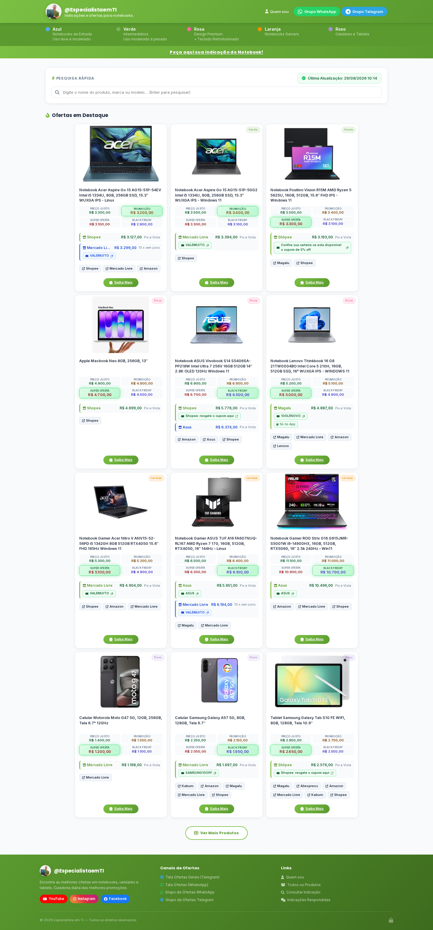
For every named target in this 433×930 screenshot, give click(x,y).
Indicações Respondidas (308, 900)
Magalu (283, 263)
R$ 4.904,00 (131, 585)
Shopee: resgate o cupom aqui (210, 416)
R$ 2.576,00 (322, 765)
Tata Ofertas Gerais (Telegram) (192, 877)
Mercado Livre (99, 247)
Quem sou (279, 11)
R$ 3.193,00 (322, 237)
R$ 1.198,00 (132, 765)
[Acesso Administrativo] (391, 920)
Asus (186, 427)
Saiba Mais (123, 282)
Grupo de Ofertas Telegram (190, 900)
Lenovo (283, 446)
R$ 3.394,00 (226, 237)
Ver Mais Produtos (219, 833)
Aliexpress (309, 786)
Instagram (86, 898)
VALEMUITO (99, 256)
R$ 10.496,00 (321, 585)
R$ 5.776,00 (226, 408)
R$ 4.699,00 (131, 408)
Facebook (118, 898)
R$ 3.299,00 (125, 247)
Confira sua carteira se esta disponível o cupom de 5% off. (311, 247)
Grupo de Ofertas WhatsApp (189, 892)
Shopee (93, 237)
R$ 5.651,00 (226, 585)
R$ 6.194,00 (221, 604)
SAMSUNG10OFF (199, 773)
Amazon (151, 268)
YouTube (56, 898)
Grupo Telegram (367, 11)
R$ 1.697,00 (226, 765)
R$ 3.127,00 (131, 237)
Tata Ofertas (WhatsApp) (186, 885)
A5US (190, 594)
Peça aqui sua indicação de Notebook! (216, 52)
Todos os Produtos (304, 885)
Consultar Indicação (303, 892)
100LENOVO (291, 416)
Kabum (188, 786)
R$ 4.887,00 (322, 408)
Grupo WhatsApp (320, 11)
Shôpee (284, 237)
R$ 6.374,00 (226, 427)
